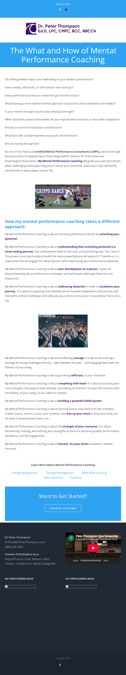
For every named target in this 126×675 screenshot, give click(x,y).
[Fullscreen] (116, 560)
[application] (93, 548)
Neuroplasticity (53, 477)
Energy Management (25, 473)
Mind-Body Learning (94, 473)
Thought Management (60, 473)
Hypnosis (76, 477)
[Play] (70, 560)
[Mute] (111, 560)
